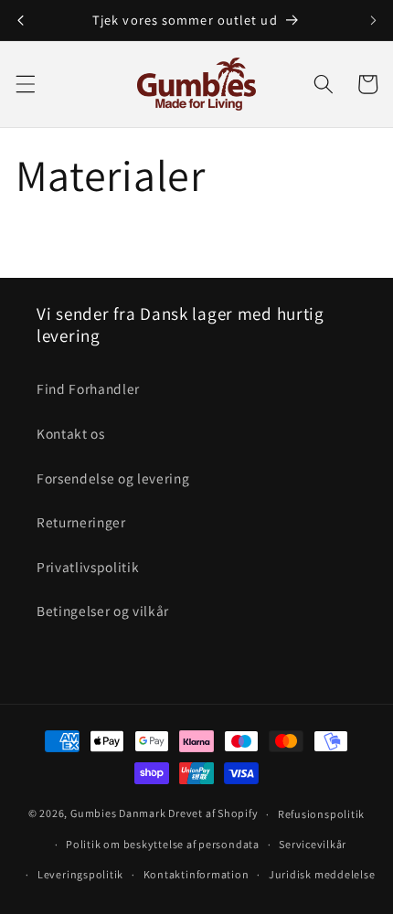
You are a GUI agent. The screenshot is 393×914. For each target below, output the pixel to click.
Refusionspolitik (321, 814)
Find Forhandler (88, 388)
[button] (25, 84)
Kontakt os (71, 433)
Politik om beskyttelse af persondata (163, 844)
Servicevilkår (312, 844)
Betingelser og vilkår (103, 610)
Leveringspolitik (80, 874)
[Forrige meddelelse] (20, 20)
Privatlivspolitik (88, 567)
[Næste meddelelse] (373, 20)
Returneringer (81, 522)
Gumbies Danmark (118, 814)
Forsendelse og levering (113, 478)
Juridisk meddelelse (322, 874)
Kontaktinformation (196, 874)
